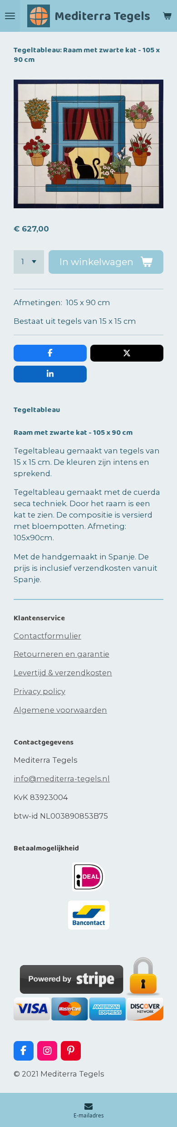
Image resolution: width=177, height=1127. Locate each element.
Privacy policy (39, 691)
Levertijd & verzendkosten (63, 672)
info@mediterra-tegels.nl (62, 778)
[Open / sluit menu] (10, 16)
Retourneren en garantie (61, 654)
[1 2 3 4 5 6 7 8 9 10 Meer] (29, 262)
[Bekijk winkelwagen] (167, 16)
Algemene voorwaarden (60, 709)
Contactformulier (47, 635)
